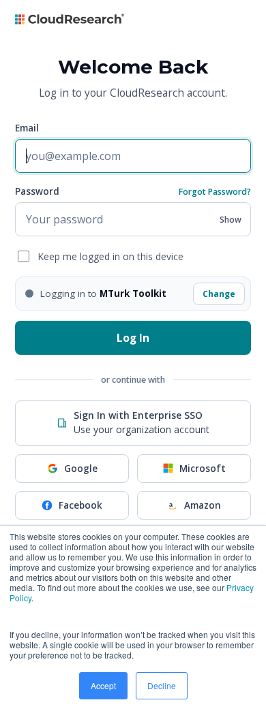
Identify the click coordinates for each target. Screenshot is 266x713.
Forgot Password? (215, 191)
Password (37, 191)
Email (27, 128)
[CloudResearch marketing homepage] (69, 22)
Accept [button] (103, 685)
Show (230, 219)
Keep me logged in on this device (110, 256)
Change (219, 294)
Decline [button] (161, 685)
